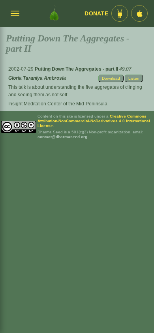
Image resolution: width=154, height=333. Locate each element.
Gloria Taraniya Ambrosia (37, 78)
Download (111, 78)
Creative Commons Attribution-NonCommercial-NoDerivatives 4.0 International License (94, 121)
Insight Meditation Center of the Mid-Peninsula (57, 104)
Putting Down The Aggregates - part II (77, 69)
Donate (96, 14)
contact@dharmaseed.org (62, 137)
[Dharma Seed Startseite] (54, 13)
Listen (133, 78)
